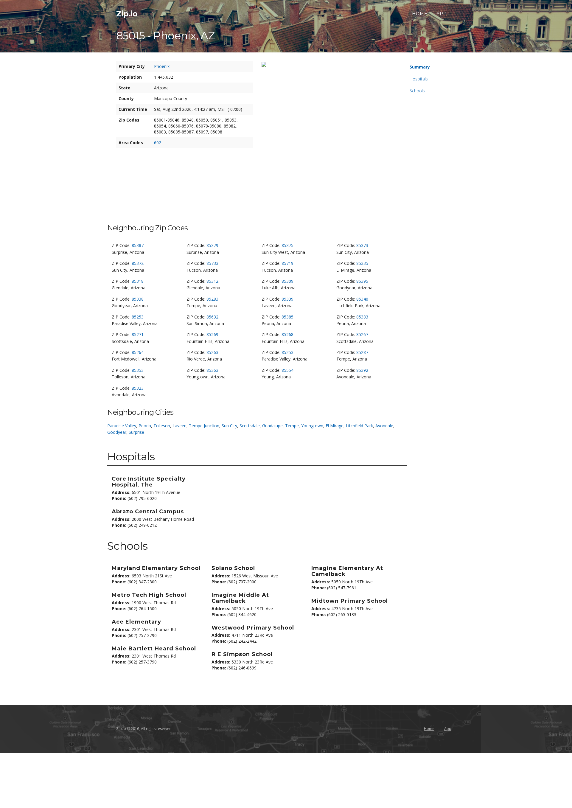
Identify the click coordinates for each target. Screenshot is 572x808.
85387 (138, 245)
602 (157, 142)
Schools (417, 91)
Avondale (384, 425)
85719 (287, 263)
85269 (212, 334)
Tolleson (161, 425)
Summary (420, 67)
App (441, 13)
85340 (362, 299)
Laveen (179, 425)
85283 (212, 299)
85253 (138, 317)
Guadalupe (272, 425)
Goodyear (116, 432)
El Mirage (334, 425)
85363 (212, 370)
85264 (138, 352)
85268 (287, 334)
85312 (212, 281)
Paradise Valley (121, 425)
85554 (287, 370)
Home (420, 13)
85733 (212, 263)
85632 (212, 317)
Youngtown (312, 425)
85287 (362, 352)
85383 (362, 317)
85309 (287, 281)
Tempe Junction (204, 425)
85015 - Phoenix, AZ (165, 35)
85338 (138, 299)
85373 (362, 245)
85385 (287, 317)
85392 (362, 370)
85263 (212, 352)
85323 (138, 388)
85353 (138, 370)
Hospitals (419, 79)
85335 (362, 263)
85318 (138, 281)
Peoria (145, 425)
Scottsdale (250, 425)
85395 (362, 281)
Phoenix (162, 66)
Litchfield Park (359, 425)
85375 (287, 245)
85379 (212, 245)
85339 (287, 299)
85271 (138, 334)
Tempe (292, 425)
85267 (362, 334)
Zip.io (126, 13)
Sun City (229, 425)
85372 (138, 263)
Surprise (136, 432)
